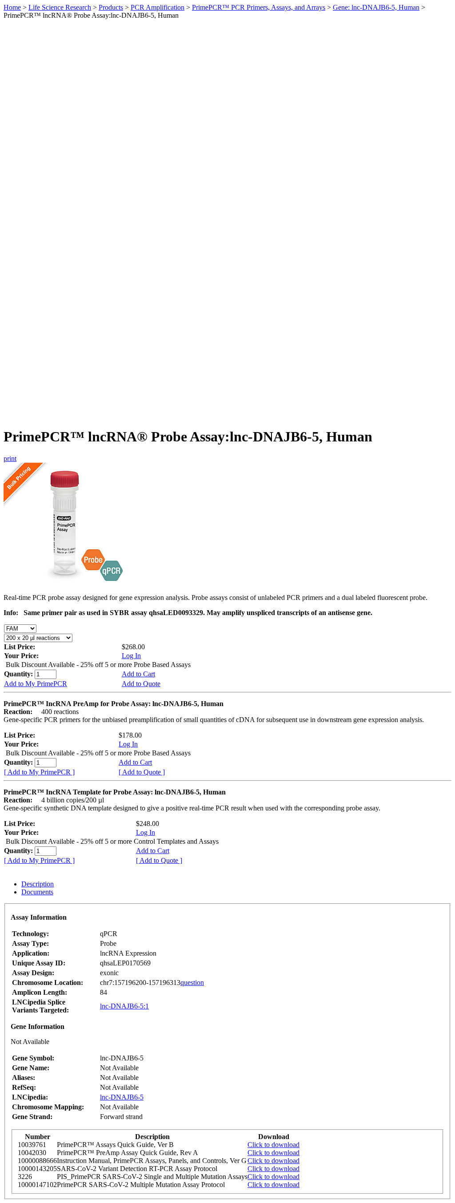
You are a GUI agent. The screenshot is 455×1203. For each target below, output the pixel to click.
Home (12, 7)
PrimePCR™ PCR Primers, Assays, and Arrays (258, 7)
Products (111, 7)
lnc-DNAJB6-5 (122, 1097)
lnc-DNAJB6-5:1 (124, 1006)
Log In (131, 655)
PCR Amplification (157, 7)
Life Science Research (59, 7)
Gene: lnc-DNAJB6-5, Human (376, 7)
